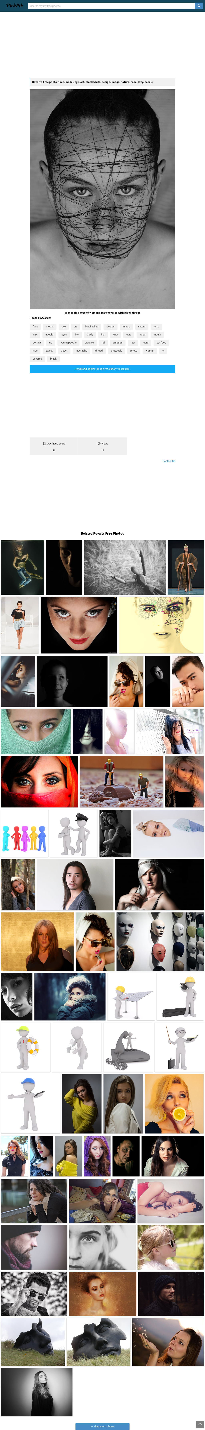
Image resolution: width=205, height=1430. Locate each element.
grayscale (116, 350)
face (35, 326)
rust (133, 342)
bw (77, 334)
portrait (37, 342)
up (50, 342)
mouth (157, 334)
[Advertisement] (102, 45)
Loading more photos (102, 1426)
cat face (161, 342)
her (103, 334)
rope (156, 326)
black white (91, 326)
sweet (49, 350)
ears (128, 334)
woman (150, 350)
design (111, 326)
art (75, 326)
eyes (64, 334)
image (126, 326)
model (49, 326)
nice (35, 350)
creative (89, 342)
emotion (118, 342)
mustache (81, 350)
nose (142, 334)
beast (64, 350)
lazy (35, 334)
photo (133, 350)
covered (37, 358)
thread (99, 350)
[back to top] (200, 1424)
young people (68, 342)
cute (145, 342)
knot (115, 334)
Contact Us (169, 461)
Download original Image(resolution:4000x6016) (102, 368)
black (53, 358)
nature (141, 326)
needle (49, 334)
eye (64, 326)
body (90, 334)
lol (103, 342)
